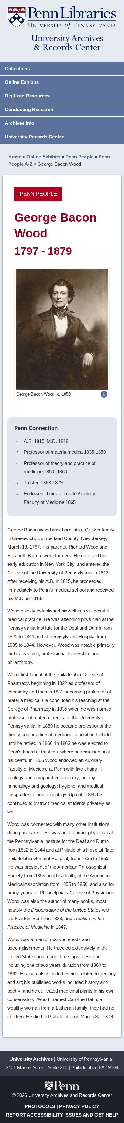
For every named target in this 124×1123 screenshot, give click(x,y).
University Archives (31, 1059)
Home (14, 156)
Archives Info (19, 123)
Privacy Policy (79, 1106)
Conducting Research (29, 109)
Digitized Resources (27, 95)
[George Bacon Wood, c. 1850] (61, 328)
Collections (17, 68)
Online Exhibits (22, 82)
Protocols (40, 1106)
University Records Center (34, 136)
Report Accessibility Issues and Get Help (62, 1115)
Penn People (79, 156)
